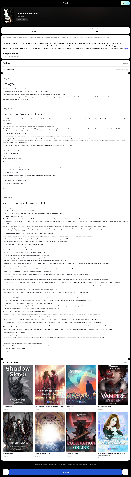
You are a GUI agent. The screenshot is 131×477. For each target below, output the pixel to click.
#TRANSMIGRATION (52, 38)
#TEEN (81, 38)
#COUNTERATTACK (101, 38)
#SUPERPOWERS (35, 38)
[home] (2, 3)
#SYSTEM (7, 38)
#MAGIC (15, 38)
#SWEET (88, 38)
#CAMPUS (73, 38)
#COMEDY (23, 38)
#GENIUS (64, 38)
